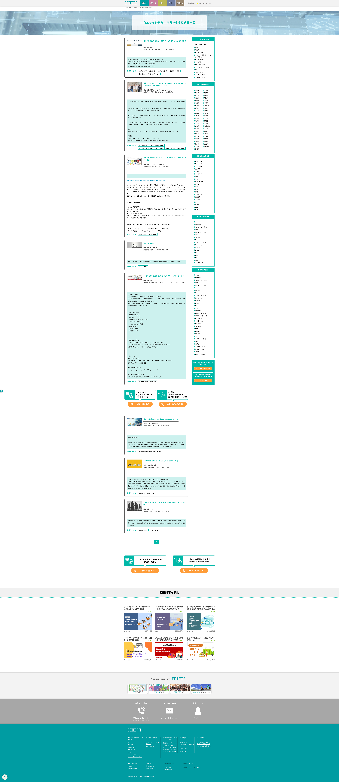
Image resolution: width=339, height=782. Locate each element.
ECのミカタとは (132, 763)
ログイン (191, 763)
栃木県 (197, 100)
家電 (196, 189)
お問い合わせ (149, 768)
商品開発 (198, 331)
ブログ (129, 752)
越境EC (197, 260)
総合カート (198, 50)
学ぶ (171, 3)
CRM (196, 341)
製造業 (197, 205)
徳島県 (206, 134)
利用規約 (130, 766)
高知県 (197, 139)
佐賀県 (197, 141)
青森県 (206, 90)
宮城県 (206, 93)
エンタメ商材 (199, 194)
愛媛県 (206, 136)
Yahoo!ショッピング (201, 227)
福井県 (206, 111)
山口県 (197, 134)
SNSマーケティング (201, 316)
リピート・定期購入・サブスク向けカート (203, 56)
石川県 (197, 111)
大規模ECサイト (200, 346)
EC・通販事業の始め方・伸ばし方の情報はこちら (204, 743)
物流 (196, 308)
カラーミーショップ (201, 242)
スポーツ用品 (199, 199)
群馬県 (206, 100)
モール (197, 47)
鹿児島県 (207, 146)
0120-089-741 (175, 404)
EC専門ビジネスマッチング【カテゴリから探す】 (170, 746)
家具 (196, 187)
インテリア (198, 174)
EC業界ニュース (132, 744)
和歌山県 (207, 126)
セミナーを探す (184, 742)
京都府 (206, 121)
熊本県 (197, 144)
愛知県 (197, 118)
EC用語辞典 (183, 751)
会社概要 (148, 763)
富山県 (206, 108)
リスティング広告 (200, 339)
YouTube (198, 326)
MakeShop (198, 245)
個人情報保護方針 (132, 768)
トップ (126, 7)
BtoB (196, 258)
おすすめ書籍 (183, 748)
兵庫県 (206, 123)
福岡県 (206, 139)
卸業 (196, 207)
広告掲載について (151, 766)
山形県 (206, 95)
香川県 (197, 136)
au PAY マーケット (200, 232)
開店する (180, 3)
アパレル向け (199, 166)
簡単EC (197, 70)
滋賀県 (197, 121)
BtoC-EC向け (199, 164)
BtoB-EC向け (199, 161)
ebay (196, 235)
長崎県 (206, 141)
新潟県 (197, 108)
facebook (198, 323)
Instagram (198, 318)
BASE (197, 250)
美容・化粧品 (199, 182)
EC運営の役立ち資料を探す (187, 745)
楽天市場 (198, 224)
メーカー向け (199, 202)
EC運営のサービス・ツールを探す (170, 742)
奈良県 (197, 126)
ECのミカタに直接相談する (204, 746)
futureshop (198, 240)
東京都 (197, 105)
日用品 (197, 184)
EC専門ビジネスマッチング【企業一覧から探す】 (170, 750)
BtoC (196, 255)
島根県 (206, 128)
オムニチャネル (200, 263)
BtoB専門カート (200, 64)
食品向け (198, 169)
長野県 (206, 113)
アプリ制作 (198, 62)
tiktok (197, 329)
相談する (153, 3)
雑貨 (196, 176)
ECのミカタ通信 (167, 769)
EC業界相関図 (167, 767)
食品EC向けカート (200, 72)
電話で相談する (150, 746)
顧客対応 (198, 311)
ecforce (197, 247)
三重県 (206, 118)
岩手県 (197, 93)
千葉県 (206, 103)
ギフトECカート (200, 77)
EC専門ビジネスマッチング (135, 7)
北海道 (197, 90)
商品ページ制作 (200, 354)
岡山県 (197, 131)
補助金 (197, 352)
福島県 (197, 98)
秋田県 (197, 95)
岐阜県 (197, 116)
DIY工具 (197, 197)
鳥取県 (197, 128)
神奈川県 (207, 105)
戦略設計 (198, 334)
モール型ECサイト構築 (202, 67)
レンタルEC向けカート (202, 75)
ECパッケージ (199, 52)
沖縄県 (197, 149)
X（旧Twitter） (200, 321)
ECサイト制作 (145, 7)
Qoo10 (197, 229)
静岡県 (206, 116)
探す (162, 3)
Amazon (197, 222)
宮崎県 (197, 146)
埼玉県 (197, 103)
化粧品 (197, 171)
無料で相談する (143, 404)
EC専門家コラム (132, 749)
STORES (198, 252)
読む (144, 3)
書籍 (196, 192)
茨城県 (206, 98)
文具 (196, 179)
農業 (196, 210)
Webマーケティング (201, 313)
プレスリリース (132, 754)
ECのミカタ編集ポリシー (135, 757)
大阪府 (197, 123)
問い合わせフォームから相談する (152, 743)
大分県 (206, 144)
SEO (196, 336)
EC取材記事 (131, 747)
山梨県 (197, 113)
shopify (197, 237)
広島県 (206, 131)
